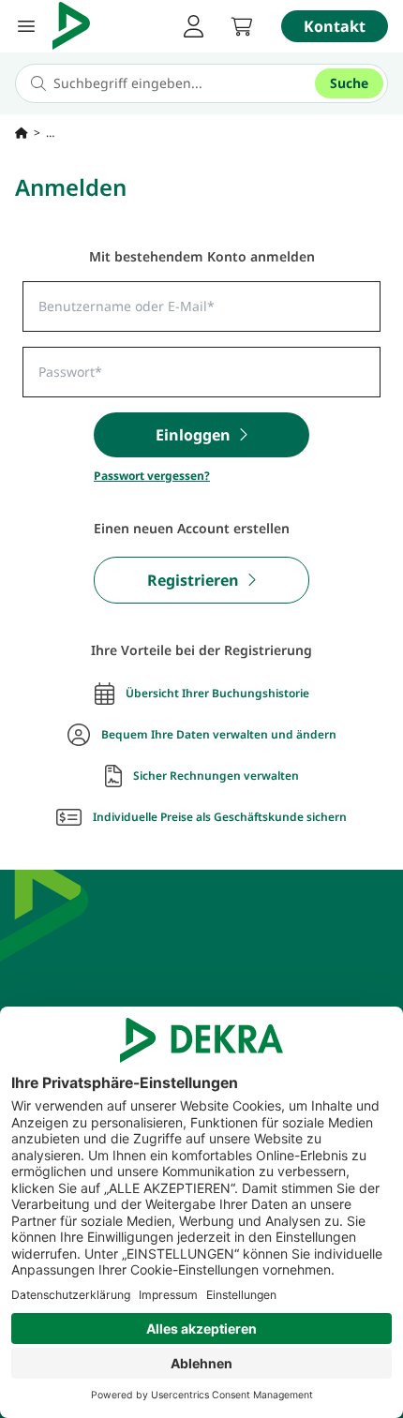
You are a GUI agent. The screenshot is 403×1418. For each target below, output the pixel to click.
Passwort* (60, 366)
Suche (349, 83)
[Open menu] (26, 26)
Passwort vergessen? (152, 476)
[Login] (193, 26)
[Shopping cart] (241, 26)
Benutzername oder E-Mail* (100, 300)
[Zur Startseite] (21, 133)
